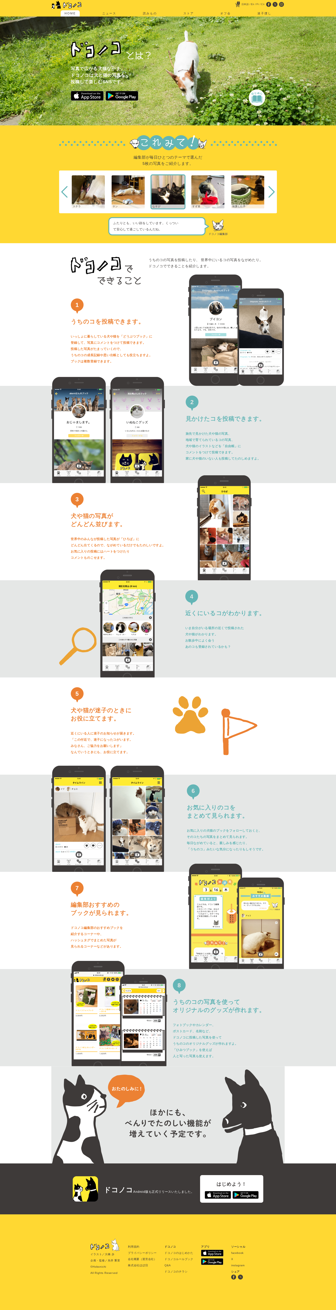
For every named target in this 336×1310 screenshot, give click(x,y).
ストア (188, 13)
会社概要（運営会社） (142, 1259)
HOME (70, 13)
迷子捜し (264, 13)
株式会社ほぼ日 (138, 1265)
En (252, 4)
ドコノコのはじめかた (178, 1252)
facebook (237, 1252)
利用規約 (133, 1246)
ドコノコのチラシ (175, 1271)
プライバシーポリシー (142, 1252)
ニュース (109, 13)
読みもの (150, 13)
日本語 (245, 4)
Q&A (167, 1265)
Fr (257, 4)
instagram (238, 1265)
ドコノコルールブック (178, 1259)
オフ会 (225, 13)
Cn (263, 4)
